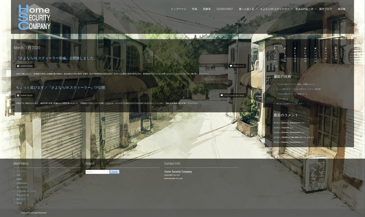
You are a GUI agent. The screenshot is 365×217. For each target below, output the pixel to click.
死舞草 (207, 8)
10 (316, 53)
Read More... (205, 74)
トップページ (178, 8)
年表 (194, 8)
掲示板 (342, 8)
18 (326, 56)
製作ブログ (325, 8)
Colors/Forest (225, 8)
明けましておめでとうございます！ (290, 104)
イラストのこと (282, 99)
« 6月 (276, 66)
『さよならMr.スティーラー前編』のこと (292, 94)
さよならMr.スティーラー (275, 8)
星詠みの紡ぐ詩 (304, 8)
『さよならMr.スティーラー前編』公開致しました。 (56, 58)
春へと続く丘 (246, 8)
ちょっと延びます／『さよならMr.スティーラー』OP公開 (60, 88)
